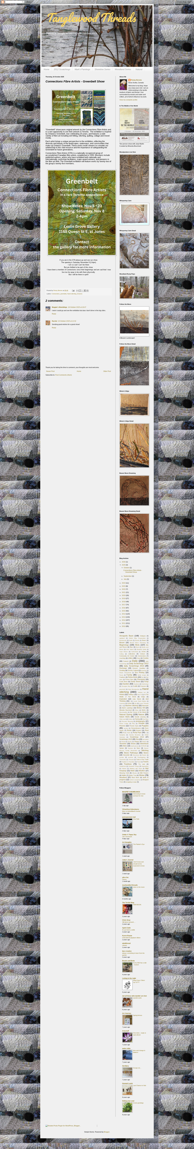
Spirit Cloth (126, 928)
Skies (125, 746)
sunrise (121, 757)
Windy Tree (132, 775)
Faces (121, 675)
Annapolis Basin (126, 636)
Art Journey (126, 1013)
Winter (142, 775)
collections (131, 654)
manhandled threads (130, 885)
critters (130, 658)
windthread (126, 943)
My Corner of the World (138, 712)
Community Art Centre (126, 656)
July (125, 579)
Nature (141, 714)
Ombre (130, 719)
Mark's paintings (127, 708)
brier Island (130, 649)
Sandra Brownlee (135, 735)
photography (140, 721)
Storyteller (126, 755)
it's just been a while (128, 930)
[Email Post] (73, 290)
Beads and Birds (128, 961)
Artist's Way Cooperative (137, 638)
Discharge (123, 668)
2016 (124, 608)
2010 (124, 626)
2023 (124, 586)
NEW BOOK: (137, 904)
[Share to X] (82, 290)
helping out (142, 692)
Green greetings (138, 1103)
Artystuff (125, 1031)
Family (129, 675)
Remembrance (136, 728)
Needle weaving (140, 717)
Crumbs (145, 658)
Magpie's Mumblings (59, 307)
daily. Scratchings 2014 (134, 666)
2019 (124, 598)
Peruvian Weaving (127, 721)
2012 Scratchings (62, 69)
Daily (135, 660)
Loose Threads (143, 703)
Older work (122, 719)
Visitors (124, 768)
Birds (137, 645)
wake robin (126, 1048)
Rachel (54, 321)
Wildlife (124, 775)
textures (79, 294)
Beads (137, 640)
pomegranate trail (129, 817)
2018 (124, 602)
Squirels (130, 748)
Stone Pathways (131, 753)
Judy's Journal (127, 860)
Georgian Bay (126, 686)
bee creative (127, 951)
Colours (142, 654)
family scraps (142, 675)
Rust (146, 730)
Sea (137, 739)
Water (133, 771)
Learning (122, 703)
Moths (144, 710)
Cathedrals (134, 651)
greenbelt (63, 294)
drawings (143, 670)
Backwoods (122, 640)
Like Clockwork (127, 836)
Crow (138, 658)
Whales (134, 773)
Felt (142, 677)
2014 (124, 614)
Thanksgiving (141, 757)
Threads (131, 759)
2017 (124, 605)
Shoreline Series (102, 69)
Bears (144, 640)
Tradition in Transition (128, 762)
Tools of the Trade (142, 759)
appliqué (122, 638)
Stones (145, 753)
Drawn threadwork (125, 672)
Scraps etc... (137, 1068)
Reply (54, 314)
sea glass (146, 739)
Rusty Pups (137, 732)
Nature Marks (124, 717)
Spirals (121, 748)
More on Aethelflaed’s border (131, 811)
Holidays (131, 694)
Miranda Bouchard (125, 710)
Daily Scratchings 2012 (139, 663)
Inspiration (123, 699)
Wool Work (135, 777)
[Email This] (77, 290)
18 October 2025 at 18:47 (77, 307)
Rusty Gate (126, 732)
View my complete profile (128, 100)
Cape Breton (123, 651)
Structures (136, 755)
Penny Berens (136, 80)
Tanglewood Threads (91, 17)
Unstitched (122, 766)
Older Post (107, 371)
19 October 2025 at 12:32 (67, 321)
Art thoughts (127, 842)
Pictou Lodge (123, 723)
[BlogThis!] (80, 290)
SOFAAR (143, 746)
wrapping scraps (131, 782)
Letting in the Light (129, 978)
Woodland (123, 777)
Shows (133, 744)
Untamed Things (134, 766)
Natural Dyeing (125, 714)
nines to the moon (139, 887)
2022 (124, 589)
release (124, 945)
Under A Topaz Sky (129, 835)
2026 (124, 562)
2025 (124, 565)
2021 (124, 592)
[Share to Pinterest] (87, 290)
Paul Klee (145, 719)
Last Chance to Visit (139, 1085)
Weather (142, 771)
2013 (124, 617)
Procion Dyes (133, 726)
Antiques (143, 636)
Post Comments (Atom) (63, 375)
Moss (136, 710)
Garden (126, 684)
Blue (131, 647)
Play (133, 723)
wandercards (137, 998)
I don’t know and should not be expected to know (139, 864)
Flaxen (124, 879)
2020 (124, 595)
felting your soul (128, 1101)
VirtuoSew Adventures (130, 809)
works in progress (135, 779)
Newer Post (50, 371)
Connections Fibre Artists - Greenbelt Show (132, 571)
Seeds (130, 741)
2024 (124, 583)
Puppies (145, 726)
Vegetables (145, 766)
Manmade (145, 705)
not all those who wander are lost (134, 996)
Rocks (129, 730)
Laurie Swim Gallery (139, 701)
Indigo (143, 697)
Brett (137, 647)
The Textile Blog (128, 903)
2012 (124, 620)
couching (122, 658)
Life (135, 703)
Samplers (122, 735)
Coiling (121, 654)
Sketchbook (144, 744)
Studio (144, 755)
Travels (145, 762)
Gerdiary (125, 1066)
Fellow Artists (132, 677)
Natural (139, 69)
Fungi (146, 681)
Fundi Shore (123, 681)
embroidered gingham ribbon (131, 937)
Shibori (144, 741)
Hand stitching (71, 294)
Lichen (129, 703)
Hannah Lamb (127, 1083)
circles (143, 651)
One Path (136, 819)
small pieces (134, 746)
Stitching (144, 750)
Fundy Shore (135, 681)
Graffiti (135, 686)
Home (46, 69)
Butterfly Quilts (141, 649)
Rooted (138, 730)
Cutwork (126, 661)
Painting (137, 719)
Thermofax (122, 759)
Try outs (141, 764)
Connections (56, 294)
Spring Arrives (137, 1015)
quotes (126, 728)
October (127, 568)
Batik (130, 640)
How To (139, 694)
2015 (124, 611)
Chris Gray (126, 920)
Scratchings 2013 (137, 737)
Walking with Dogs (136, 768)
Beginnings (124, 645)
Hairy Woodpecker (133, 689)
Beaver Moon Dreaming (138, 642)
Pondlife (142, 723)
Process (122, 726)
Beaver (122, 643)
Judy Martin (137, 699)
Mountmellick (123, 712)
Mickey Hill (141, 708)
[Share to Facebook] (85, 290)
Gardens (136, 684)
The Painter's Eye (139, 844)
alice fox (125, 877)
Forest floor (129, 679)
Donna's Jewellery (139, 668)
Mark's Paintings (82, 69)
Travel (139, 762)
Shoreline (122, 744)
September (128, 576)
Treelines (128, 764)
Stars (138, 748)
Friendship (141, 679)
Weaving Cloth (124, 773)
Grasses (143, 686)
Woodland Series (123, 69)
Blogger (106, 1132)
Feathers (122, 677)
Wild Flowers (144, 773)
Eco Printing (140, 672)
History (121, 694)
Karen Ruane (127, 936)
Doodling (122, 670)
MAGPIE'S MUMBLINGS (131, 792)
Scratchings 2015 (125, 739)
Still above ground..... (129, 922)
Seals (123, 741)
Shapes (136, 741)
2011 (124, 623)
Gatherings (145, 684)
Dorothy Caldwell (133, 670)
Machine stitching (131, 706)
